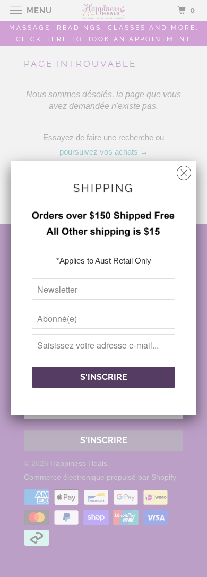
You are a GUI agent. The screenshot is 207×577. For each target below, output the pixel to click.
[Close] (184, 170)
